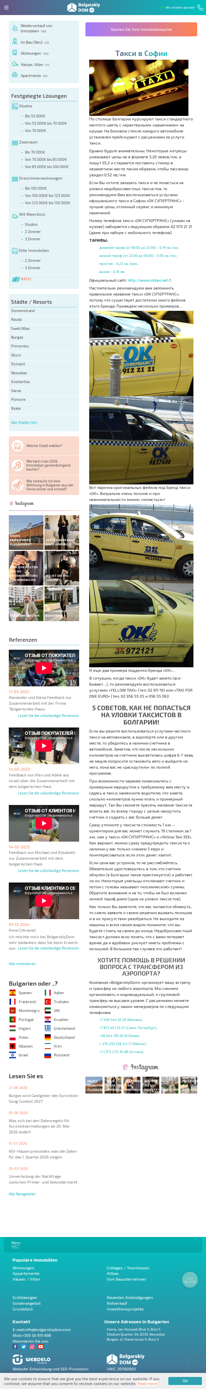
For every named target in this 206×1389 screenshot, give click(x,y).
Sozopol (18, 363)
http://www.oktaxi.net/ (149, 280)
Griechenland (64, 1028)
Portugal (26, 1019)
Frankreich (27, 1001)
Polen (23, 1037)
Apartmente (34, 75)
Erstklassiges (25, 1297)
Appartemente (26, 1273)
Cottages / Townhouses (128, 1267)
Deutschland (64, 1037)
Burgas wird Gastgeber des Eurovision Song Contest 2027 (43, 1098)
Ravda (16, 319)
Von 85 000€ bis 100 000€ (47, 166)
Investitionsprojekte (125, 1308)
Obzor (16, 355)
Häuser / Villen (26, 1279)
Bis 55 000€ (35, 116)
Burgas (17, 337)
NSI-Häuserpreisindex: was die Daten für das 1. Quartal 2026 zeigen (43, 1154)
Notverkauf (117, 1303)
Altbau (113, 1273)
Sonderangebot (27, 1303)
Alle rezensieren (22, 963)
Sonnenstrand (23, 310)
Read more (147, 1383)
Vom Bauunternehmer (126, 1279)
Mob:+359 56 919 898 (32, 1335)
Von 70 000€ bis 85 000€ (46, 159)
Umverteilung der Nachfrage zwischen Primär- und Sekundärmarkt (43, 1179)
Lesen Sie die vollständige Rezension (48, 715)
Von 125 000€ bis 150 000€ (47, 202)
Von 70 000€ (35, 130)
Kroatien (61, 1019)
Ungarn (25, 1028)
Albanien (26, 1046)
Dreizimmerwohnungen (40, 178)
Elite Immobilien (34, 250)
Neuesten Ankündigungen (130, 1297)
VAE (57, 1010)
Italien (59, 992)
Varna (16, 390)
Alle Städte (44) (24, 422)
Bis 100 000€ (36, 188)
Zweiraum (28, 141)
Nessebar (19, 373)
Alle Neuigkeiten (22, 1194)
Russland (61, 1055)
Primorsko (20, 346)
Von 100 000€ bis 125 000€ (47, 195)
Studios (25, 105)
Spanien (25, 992)
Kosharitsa (20, 381)
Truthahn (61, 1001)
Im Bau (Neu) (35, 42)
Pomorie (18, 399)
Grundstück (23, 1308)
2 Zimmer (33, 231)
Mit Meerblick (32, 214)
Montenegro (29, 1010)
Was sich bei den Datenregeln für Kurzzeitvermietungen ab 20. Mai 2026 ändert (39, 1126)
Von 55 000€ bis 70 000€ (46, 123)
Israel (23, 1055)
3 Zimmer (33, 239)
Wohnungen (34, 53)
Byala (16, 408)
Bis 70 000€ (35, 152)
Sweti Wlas (20, 328)
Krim (58, 1046)
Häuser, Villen (35, 64)
